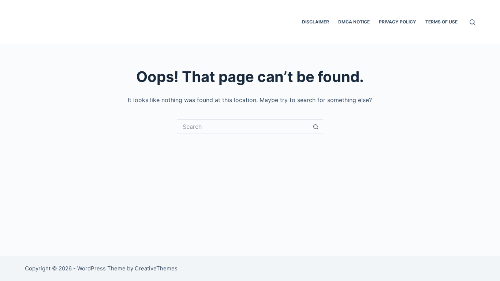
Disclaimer (315, 22)
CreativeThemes (156, 268)
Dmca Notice (354, 22)
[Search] (472, 22)
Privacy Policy (397, 22)
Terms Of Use (441, 22)
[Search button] (316, 126)
